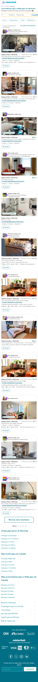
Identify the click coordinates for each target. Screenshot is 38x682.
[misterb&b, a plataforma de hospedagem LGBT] (8, 2)
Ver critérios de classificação (27, 25)
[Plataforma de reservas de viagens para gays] (19, 640)
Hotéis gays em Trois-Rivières (9, 539)
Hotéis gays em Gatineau (8, 548)
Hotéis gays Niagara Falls (8, 559)
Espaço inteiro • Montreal (9, 55)
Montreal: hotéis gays (8, 603)
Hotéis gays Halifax (6, 562)
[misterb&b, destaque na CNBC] (17, 633)
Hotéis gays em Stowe (7, 542)
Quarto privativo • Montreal (10, 258)
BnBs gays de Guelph (7, 594)
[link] (19, 59)
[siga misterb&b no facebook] (11, 657)
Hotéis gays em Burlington (8, 536)
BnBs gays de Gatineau (7, 597)
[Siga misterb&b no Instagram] (21, 657)
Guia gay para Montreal (9, 613)
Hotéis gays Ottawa (6, 571)
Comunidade (5, 610)
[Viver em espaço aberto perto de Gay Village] (33, 295)
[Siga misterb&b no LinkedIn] (27, 657)
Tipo (4, 20)
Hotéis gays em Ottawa (8, 545)
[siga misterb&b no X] (16, 657)
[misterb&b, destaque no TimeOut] (31, 633)
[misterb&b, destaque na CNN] (5, 633)
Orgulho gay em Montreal (10, 617)
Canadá (7, 6)
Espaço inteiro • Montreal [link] (9, 97)
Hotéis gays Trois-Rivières (8, 568)
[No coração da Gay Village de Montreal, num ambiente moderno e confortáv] (33, 498)
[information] (6, 31)
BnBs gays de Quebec (7, 591)
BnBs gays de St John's (8, 585)
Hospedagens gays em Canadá (12, 606)
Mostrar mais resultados (19, 520)
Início (2, 6)
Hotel (22, 20)
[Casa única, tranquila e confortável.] (33, 255)
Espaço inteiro (14, 20)
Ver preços (6, 65)
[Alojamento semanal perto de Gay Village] (33, 375)
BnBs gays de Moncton (7, 588)
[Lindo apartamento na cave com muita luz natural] (33, 51)
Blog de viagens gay (8, 621)
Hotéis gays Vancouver (8, 565)
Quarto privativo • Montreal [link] (10, 341)
